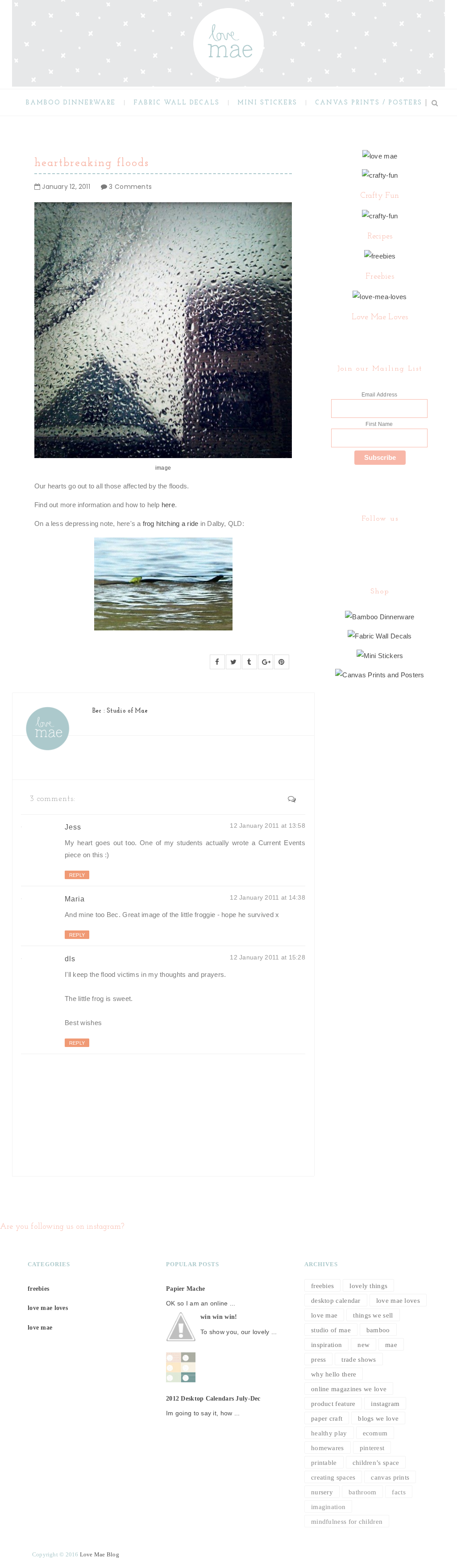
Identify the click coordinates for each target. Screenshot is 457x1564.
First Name (379, 424)
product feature (333, 1403)
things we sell (373, 1315)
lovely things (368, 1285)
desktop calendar (336, 1300)
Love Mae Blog (99, 1554)
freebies (38, 1288)
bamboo (378, 1330)
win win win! (218, 1317)
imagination (328, 1506)
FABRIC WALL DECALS (176, 103)
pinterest (372, 1447)
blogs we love (378, 1418)
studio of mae (331, 1330)
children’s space (376, 1462)
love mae (40, 1327)
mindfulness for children (346, 1521)
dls (70, 959)
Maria (75, 899)
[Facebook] (379, 542)
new (363, 1344)
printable (324, 1462)
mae (391, 1344)
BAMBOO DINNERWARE (71, 103)
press (318, 1359)
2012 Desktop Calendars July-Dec (213, 1398)
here (168, 505)
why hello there (334, 1374)
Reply (77, 875)
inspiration (326, 1344)
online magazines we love (348, 1389)
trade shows (358, 1359)
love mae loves (48, 1308)
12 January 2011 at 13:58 (267, 825)
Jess (73, 827)
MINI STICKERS (267, 103)
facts (399, 1492)
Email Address (379, 395)
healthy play (329, 1433)
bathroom (362, 1492)
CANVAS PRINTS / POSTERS (368, 103)
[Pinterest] (381, 542)
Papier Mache (185, 1288)
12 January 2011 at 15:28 (267, 957)
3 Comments (130, 186)
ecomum (375, 1433)
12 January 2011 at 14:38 (267, 897)
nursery (322, 1492)
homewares (327, 1447)
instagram (385, 1403)
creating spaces (333, 1477)
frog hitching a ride (171, 523)
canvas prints (390, 1477)
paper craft (326, 1418)
